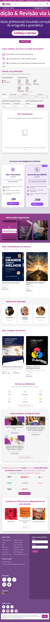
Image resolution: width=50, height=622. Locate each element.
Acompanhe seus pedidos (42, 0)
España (14, 0)
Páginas (4, 94)
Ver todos (25, 527)
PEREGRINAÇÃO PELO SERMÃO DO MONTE (35, 283)
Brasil (5, 0)
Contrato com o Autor (6, 554)
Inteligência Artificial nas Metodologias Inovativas (33, 367)
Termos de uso (5, 552)
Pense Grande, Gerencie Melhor (11, 283)
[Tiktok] (3, 611)
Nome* (33, 539)
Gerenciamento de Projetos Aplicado (12, 367)
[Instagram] (12, 606)
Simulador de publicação (20, 554)
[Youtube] (12, 611)
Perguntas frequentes (6, 562)
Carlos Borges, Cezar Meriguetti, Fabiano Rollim (12, 369)
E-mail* (33, 544)
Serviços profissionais (18, 544)
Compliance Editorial (17, 542)
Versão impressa (6, 103)
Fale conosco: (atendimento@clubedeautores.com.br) (13, 564)
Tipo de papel (13, 94)
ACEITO (44, 616)
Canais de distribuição (18, 552)
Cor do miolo (40, 94)
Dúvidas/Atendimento (6, 540)
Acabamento (25, 94)
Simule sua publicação (24, 493)
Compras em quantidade (18, 549)
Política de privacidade (18, 540)
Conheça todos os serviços (25, 405)
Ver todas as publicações (25, 457)
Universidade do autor (18, 547)
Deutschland (20, 0)
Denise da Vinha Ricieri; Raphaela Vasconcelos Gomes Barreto (35, 371)
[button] (1, 186)
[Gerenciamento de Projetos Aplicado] (13, 350)
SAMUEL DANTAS (30, 286)
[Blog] (16, 611)
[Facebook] (7, 606)
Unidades (28, 103)
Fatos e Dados (5, 549)
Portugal (10, 0)
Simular (40, 106)
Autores (3, 542)
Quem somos (5, 547)
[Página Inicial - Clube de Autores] (6, 4)
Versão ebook (17, 103)
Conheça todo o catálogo (8, 8)
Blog (3, 544)
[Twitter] (3, 606)
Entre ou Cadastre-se (41, 4)
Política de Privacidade (18, 617)
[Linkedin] (7, 611)
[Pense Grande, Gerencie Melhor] (13, 266)
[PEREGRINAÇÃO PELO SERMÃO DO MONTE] (37, 266)
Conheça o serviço (13, 204)
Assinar (35, 551)
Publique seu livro (31, 0)
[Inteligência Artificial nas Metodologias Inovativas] (37, 350)
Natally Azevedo (5, 285)
